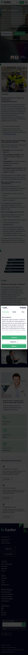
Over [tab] (23, 312)
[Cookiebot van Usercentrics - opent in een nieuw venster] (20, 308)
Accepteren (14, 337)
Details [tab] (14, 312)
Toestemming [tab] (5, 312)
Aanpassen (13, 341)
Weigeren (14, 346)
